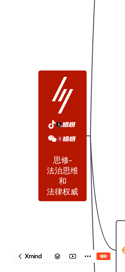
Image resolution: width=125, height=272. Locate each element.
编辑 (103, 256)
